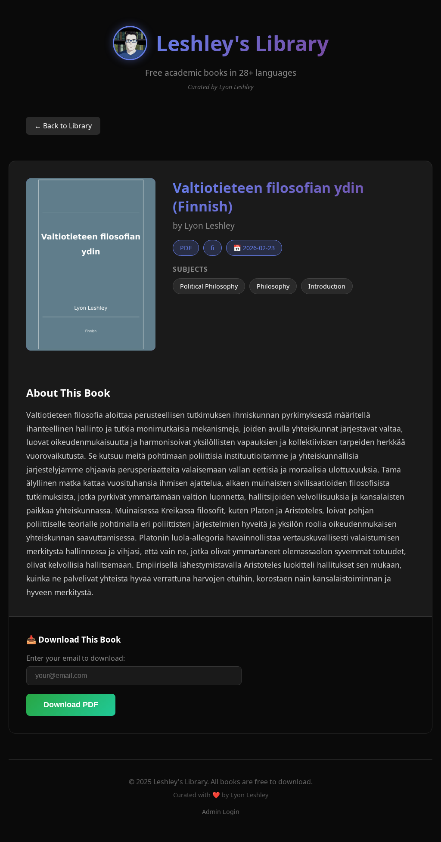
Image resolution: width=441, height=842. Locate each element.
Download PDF (70, 704)
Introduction (326, 286)
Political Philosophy (209, 286)
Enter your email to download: (75, 658)
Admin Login (220, 812)
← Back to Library (63, 125)
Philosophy (273, 286)
